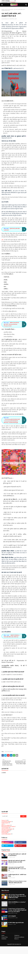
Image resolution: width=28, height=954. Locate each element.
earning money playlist (7, 829)
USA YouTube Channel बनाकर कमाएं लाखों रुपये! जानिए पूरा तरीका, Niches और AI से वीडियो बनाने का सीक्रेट (17, 896)
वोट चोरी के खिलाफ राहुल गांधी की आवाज (16, 922)
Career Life (4, 820)
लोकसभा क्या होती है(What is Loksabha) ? (17, 902)
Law (3, 824)
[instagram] (8, 842)
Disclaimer (4, 938)
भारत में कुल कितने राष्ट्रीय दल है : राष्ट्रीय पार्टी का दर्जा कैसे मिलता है (17, 854)
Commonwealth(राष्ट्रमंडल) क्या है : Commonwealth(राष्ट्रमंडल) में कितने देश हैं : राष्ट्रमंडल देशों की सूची (12, 421)
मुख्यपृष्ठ (3, 9)
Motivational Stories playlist (8, 826)
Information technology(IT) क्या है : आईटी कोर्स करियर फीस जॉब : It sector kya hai (17, 869)
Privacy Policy (5, 937)
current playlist (5, 827)
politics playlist (5, 831)
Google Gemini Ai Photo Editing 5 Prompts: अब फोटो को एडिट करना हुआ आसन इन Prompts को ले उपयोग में (17, 910)
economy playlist (6, 830)
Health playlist (5, 822)
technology (4, 832)
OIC (3, 239)
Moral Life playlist (6, 825)
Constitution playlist (6, 821)
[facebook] (20, 842)
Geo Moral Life (6, 18)
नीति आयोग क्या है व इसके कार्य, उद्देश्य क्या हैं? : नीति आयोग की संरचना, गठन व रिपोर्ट (17, 861)
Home (3, 935)
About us (16, 938)
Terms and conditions (19, 937)
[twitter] (8, 845)
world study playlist (9, 9)
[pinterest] (20, 845)
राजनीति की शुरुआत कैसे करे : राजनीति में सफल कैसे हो (17, 875)
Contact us (16, 935)
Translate (13, 2)
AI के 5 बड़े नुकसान (12, 916)
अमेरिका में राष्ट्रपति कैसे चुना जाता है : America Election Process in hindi (11, 324)
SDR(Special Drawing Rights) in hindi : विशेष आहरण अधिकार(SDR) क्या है (17, 882)
